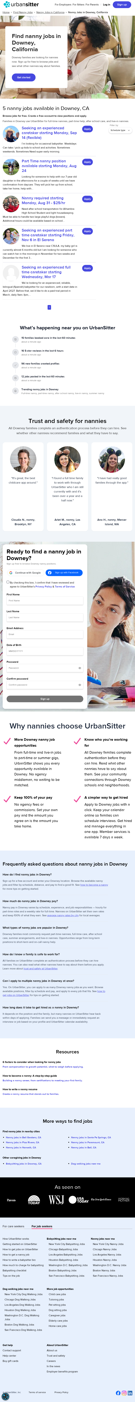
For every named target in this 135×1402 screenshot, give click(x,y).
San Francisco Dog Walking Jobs (23, 1330)
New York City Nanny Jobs (108, 1244)
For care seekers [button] (13, 1226)
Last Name (13, 611)
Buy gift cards (10, 1361)
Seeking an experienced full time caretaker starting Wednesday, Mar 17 (46, 272)
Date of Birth (14, 645)
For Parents (92, 4)
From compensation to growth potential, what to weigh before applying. (43, 1066)
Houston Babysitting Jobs (63, 1260)
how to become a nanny (94, 885)
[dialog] (5, 1396)
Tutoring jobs (56, 1299)
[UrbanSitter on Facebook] (118, 1392)
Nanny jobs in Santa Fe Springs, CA (91, 1137)
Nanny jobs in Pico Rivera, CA (22, 1142)
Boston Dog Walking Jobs (19, 1324)
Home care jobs (58, 1326)
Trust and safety (56, 1355)
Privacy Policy (43, 586)
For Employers (63, 4)
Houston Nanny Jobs (105, 1260)
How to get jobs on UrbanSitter (20, 1249)
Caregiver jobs (57, 1315)
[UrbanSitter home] (22, 4)
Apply (87, 129)
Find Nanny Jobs (23, 12)
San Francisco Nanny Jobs (108, 1275)
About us (52, 1350)
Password (12, 662)
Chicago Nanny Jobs (105, 1249)
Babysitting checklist (14, 1270)
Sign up (122, 4)
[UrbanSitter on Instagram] (123, 1392)
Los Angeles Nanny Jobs (107, 1254)
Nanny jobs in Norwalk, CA (21, 1147)
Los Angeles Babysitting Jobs (65, 1254)
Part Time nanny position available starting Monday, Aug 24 (49, 166)
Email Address (15, 628)
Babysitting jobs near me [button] (61, 1238)
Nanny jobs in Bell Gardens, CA (23, 1137)
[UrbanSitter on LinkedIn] (129, 1392)
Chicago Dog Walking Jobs (20, 1299)
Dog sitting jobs (58, 1310)
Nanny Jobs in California (50, 12)
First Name (13, 594)
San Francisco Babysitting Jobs (66, 1275)
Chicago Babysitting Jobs (63, 1249)
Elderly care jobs (58, 1320)
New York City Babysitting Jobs (67, 1244)
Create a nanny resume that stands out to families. (31, 1094)
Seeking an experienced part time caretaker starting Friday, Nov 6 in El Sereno (48, 235)
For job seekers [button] (42, 1226)
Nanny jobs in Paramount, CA (87, 1142)
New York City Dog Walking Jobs (23, 1294)
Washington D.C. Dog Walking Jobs (22, 1317)
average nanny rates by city (63, 915)
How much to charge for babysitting (23, 1265)
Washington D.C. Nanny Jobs (109, 1265)
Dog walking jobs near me (85, 1163)
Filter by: (114, 125)
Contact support (12, 1350)
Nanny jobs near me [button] (103, 1238)
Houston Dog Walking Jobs (20, 1310)
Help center (9, 1355)
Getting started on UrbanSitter (20, 1244)
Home (6, 12)
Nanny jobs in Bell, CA (83, 1147)
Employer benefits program (62, 1371)
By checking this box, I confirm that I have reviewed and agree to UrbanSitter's (42, 584)
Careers (51, 1361)
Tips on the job (11, 1275)
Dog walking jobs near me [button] (18, 1289)
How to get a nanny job (16, 1254)
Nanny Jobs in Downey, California (88, 12)
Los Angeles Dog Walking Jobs (22, 1305)
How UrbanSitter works (16, 1238)
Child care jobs (57, 1294)
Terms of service (37, 1392)
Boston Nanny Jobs (104, 1270)
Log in (106, 4)
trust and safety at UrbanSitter (41, 968)
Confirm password (17, 678)
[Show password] (79, 668)
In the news (53, 1366)
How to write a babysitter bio (19, 1260)
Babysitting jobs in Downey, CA (23, 1163)
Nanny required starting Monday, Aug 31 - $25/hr (43, 200)
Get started (23, 77)
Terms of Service (65, 586)
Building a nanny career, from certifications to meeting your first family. (43, 1080)
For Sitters (78, 4)
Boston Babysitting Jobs (62, 1270)
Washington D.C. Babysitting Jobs (68, 1265)
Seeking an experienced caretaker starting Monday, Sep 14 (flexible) (49, 133)
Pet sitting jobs (57, 1305)
